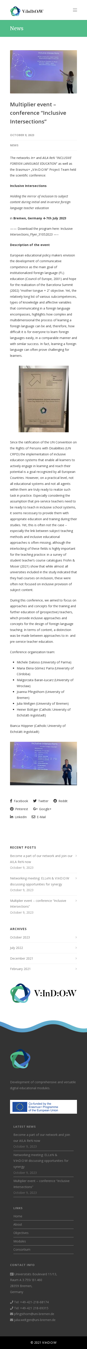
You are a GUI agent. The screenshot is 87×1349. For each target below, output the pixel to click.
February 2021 (20, 969)
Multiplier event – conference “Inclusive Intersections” (38, 113)
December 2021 (21, 958)
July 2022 (16, 948)
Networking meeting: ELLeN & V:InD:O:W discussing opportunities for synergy (39, 881)
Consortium (21, 1249)
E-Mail (41, 817)
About (17, 1224)
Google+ (45, 809)
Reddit (63, 801)
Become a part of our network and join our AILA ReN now (41, 859)
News (14, 145)
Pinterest (21, 809)
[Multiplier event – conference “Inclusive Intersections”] (43, 71)
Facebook (20, 801)
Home (17, 1216)
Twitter (42, 801)
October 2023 (20, 937)
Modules (19, 1241)
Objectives (21, 1233)
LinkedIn (20, 817)
